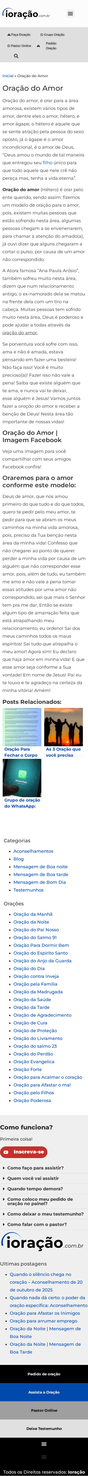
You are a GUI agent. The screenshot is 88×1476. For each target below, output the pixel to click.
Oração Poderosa (32, 1100)
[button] (70, 13)
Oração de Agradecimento (42, 1015)
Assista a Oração (44, 1392)
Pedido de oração (44, 1374)
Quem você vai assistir (33, 1178)
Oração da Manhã (33, 914)
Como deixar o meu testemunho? (45, 1214)
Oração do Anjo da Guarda (42, 961)
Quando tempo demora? (35, 1189)
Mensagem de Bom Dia (39, 882)
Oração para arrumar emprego (43, 1321)
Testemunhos (28, 890)
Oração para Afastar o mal (42, 1085)
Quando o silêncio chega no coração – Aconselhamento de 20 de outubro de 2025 (46, 1282)
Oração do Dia (29, 968)
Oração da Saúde (32, 999)
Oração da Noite (31, 922)
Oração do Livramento (37, 1038)
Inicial (7, 75)
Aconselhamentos (33, 851)
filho (47, 162)
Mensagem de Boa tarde (40, 874)
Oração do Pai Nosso (36, 930)
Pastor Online (44, 1410)
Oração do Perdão (33, 1054)
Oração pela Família (35, 984)
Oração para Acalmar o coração (47, 1077)
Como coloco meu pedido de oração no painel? (40, 1201)
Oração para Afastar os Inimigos (45, 1313)
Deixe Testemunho (44, 1428)
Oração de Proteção (35, 1030)
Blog (18, 859)
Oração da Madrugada (38, 992)
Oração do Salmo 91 (35, 937)
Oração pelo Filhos (33, 1092)
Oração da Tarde (31, 1007)
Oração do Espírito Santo (40, 953)
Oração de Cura (30, 1023)
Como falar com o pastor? (37, 1224)
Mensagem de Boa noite (40, 866)
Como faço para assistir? (35, 1168)
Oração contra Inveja (36, 976)
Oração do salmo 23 (35, 1046)
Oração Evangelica (34, 1061)
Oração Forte (27, 1069)
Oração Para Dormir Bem (41, 945)
